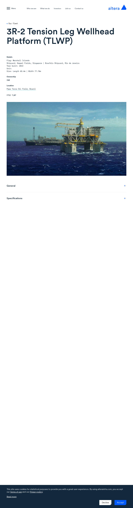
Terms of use (16, 492)
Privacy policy (36, 492)
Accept (120, 502)
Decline (105, 502)
